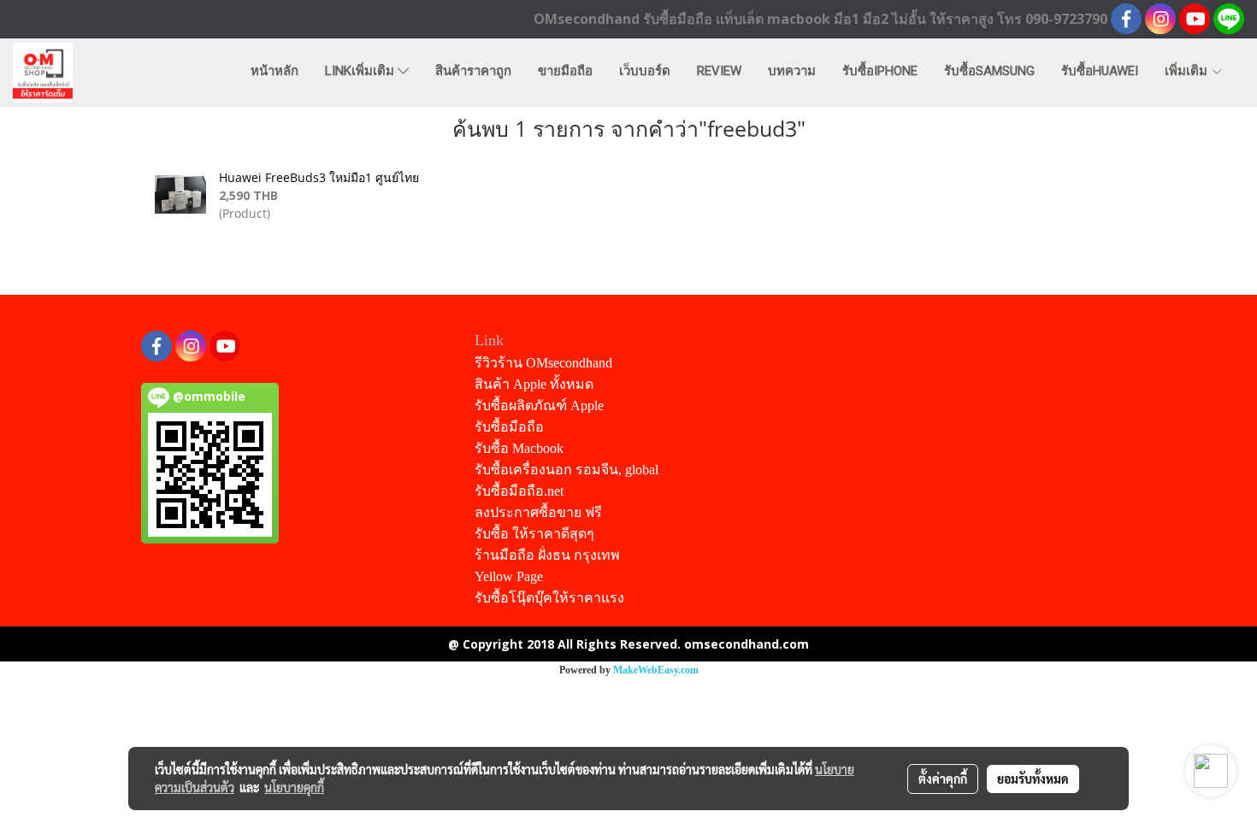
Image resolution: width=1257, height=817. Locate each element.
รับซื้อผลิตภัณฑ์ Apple (539, 405)
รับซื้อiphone (880, 71)
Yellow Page (509, 576)
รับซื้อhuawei (1099, 71)
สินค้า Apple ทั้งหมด (534, 384)
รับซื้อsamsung (989, 71)
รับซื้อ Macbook (519, 448)
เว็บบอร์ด (644, 71)
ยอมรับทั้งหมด (1033, 778)
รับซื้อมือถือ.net (519, 491)
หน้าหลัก (274, 71)
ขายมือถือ (565, 71)
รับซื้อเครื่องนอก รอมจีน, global (566, 469)
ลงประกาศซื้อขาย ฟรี (538, 512)
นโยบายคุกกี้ (294, 787)
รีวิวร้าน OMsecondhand (543, 363)
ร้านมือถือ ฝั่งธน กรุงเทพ (547, 555)
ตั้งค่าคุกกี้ (942, 778)
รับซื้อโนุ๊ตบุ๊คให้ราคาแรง (549, 598)
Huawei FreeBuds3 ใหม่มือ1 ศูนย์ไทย (319, 177)
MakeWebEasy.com (656, 670)
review (719, 71)
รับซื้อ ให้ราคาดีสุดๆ (534, 533)
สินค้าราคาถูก (473, 71)
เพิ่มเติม (1188, 71)
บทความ (792, 71)
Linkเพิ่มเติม (361, 71)
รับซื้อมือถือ (509, 427)
